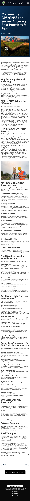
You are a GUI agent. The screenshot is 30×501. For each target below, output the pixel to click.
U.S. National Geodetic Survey (20, 427)
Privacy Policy (17, 489)
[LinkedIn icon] (17, 496)
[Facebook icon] (13, 496)
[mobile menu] (28, 3)
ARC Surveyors (6, 405)
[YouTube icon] (15, 496)
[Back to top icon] (15, 482)
